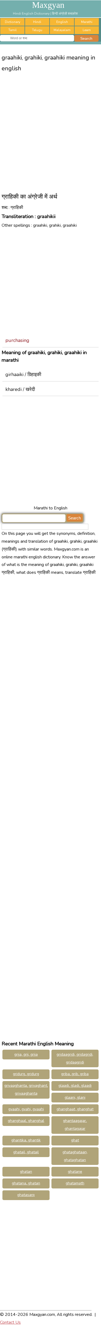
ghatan (26, 1171)
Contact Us (10, 1322)
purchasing (17, 340)
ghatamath (75, 1183)
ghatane (75, 1171)
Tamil (12, 30)
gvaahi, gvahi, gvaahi (26, 1109)
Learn (87, 30)
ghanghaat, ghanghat (75, 1109)
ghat (75, 1140)
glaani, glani (75, 1097)
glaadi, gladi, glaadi (75, 1085)
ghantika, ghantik (26, 1140)
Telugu (37, 30)
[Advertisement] (50, 130)
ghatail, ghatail (26, 1152)
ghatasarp (26, 1194)
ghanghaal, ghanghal (26, 1120)
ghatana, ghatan (26, 1183)
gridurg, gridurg (26, 1073)
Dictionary (12, 22)
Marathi (86, 22)
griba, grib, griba (75, 1073)
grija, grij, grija (26, 1054)
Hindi (37, 22)
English (62, 22)
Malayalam (62, 30)
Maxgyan (48, 4)
